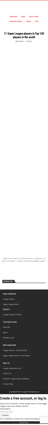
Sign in (5, 332)
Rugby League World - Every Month (16, 355)
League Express (9, 299)
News (23, 17)
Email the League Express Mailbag (16, 379)
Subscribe (13, 17)
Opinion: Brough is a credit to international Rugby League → (24, 261)
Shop (37, 21)
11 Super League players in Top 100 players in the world (24, 35)
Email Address (5, 409)
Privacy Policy (8, 384)
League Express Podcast (12, 314)
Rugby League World (11, 304)
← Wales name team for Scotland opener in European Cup (23, 258)
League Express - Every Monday (15, 350)
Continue (5, 415)
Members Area (8, 338)
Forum (28, 21)
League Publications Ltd (12, 368)
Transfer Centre (15, 21)
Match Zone (33, 17)
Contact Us (7, 373)
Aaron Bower (19, 41)
